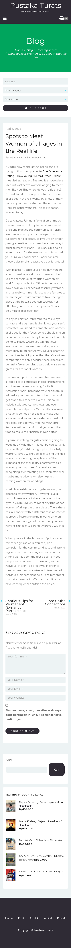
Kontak (61, 918)
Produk (34, 918)
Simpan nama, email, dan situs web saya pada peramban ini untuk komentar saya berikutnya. (33, 715)
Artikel (48, 918)
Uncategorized (46, 50)
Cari (9, 759)
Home (19, 50)
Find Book (36, 108)
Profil (21, 918)
